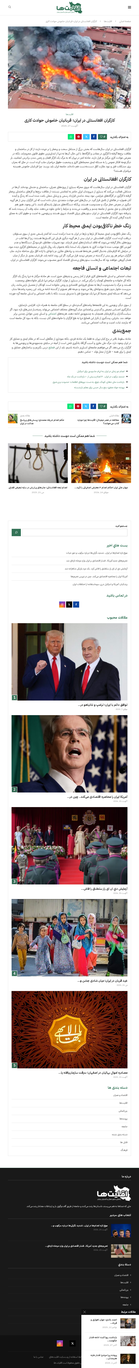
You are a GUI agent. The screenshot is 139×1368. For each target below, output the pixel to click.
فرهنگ (124, 1150)
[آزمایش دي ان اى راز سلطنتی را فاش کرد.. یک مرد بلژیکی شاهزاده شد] (69, 845)
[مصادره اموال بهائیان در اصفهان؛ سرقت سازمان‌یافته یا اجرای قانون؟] (69, 1029)
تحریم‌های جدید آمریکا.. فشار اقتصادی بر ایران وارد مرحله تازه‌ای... (76, 1246)
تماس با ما (38, 1357)
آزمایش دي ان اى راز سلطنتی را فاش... (104, 888)
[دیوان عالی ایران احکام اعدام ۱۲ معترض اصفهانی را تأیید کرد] (101, 463)
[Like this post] (101, 136)
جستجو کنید (121, 526)
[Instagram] (60, 1343)
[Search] (9, 7)
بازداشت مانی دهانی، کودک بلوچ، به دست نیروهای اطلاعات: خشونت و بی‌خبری (88, 382)
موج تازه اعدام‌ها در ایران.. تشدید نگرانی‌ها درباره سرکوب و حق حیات (96, 553)
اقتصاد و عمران (120, 1095)
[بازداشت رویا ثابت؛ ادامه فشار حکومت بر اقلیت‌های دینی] (128, 1341)
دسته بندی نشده (119, 1134)
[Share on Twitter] (86, 136)
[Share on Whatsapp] (71, 136)
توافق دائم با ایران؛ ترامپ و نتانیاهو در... (102, 705)
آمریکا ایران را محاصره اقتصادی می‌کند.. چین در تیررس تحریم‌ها (99, 576)
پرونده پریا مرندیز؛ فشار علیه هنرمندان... (104, 1357)
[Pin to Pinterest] (78, 136)
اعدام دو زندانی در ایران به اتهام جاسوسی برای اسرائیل (100, 371)
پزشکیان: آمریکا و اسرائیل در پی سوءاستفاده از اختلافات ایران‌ (100, 584)
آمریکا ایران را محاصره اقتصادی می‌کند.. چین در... (97, 797)
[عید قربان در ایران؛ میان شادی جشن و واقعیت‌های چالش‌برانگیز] (69, 937)
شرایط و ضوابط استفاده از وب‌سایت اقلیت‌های (70, 1357)
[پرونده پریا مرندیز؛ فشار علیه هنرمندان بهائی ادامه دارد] (128, 1359)
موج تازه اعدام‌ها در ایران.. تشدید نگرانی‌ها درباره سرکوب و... (79, 1225)
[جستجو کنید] (16, 532)
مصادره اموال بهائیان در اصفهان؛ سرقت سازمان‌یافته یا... (92, 1072)
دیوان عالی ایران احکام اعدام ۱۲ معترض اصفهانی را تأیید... (101, 487)
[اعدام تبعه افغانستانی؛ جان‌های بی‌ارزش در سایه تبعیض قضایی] (38, 463)
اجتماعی (52, 314)
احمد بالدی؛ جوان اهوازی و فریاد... (104, 1321)
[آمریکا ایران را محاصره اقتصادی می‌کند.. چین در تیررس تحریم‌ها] (69, 754)
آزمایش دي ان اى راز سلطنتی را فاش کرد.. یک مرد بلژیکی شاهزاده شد (96, 568)
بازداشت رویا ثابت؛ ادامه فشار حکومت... (103, 1339)
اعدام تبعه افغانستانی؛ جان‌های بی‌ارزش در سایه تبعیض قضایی (37, 487)
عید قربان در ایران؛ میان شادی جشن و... (102, 980)
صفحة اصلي (125, 21)
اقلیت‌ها (108, 21)
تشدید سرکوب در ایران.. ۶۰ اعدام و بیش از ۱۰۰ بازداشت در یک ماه (95, 376)
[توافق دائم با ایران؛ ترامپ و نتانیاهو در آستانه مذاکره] (69, 662)
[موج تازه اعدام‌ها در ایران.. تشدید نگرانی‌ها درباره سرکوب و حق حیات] (121, 1230)
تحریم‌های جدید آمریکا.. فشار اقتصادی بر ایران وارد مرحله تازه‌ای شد (96, 560)
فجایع (51, 347)
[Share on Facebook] (94, 136)
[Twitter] (73, 1343)
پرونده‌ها (123, 1118)
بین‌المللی (122, 1111)
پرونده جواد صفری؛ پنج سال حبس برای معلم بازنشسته (99, 387)
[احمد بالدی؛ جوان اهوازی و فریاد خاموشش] (128, 1323)
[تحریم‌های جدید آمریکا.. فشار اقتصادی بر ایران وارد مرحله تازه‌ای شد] (121, 1251)
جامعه (124, 1126)
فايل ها (123, 1142)
